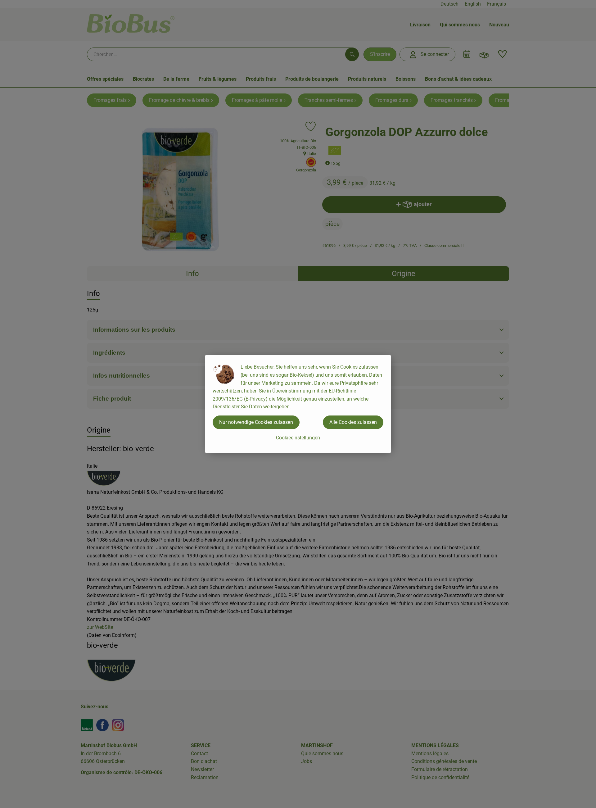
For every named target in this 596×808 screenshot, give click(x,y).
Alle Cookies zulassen (353, 422)
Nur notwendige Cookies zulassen (256, 422)
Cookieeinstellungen (298, 438)
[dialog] (298, 404)
